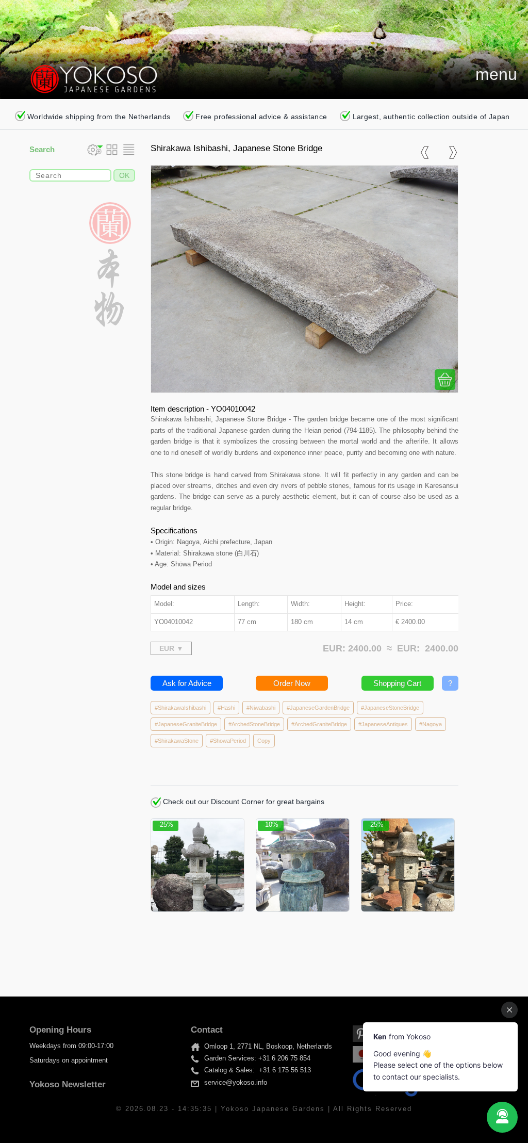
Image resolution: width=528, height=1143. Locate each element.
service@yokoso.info (235, 1082)
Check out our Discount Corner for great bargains (242, 801)
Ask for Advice (186, 683)
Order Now (291, 683)
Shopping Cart (397, 683)
